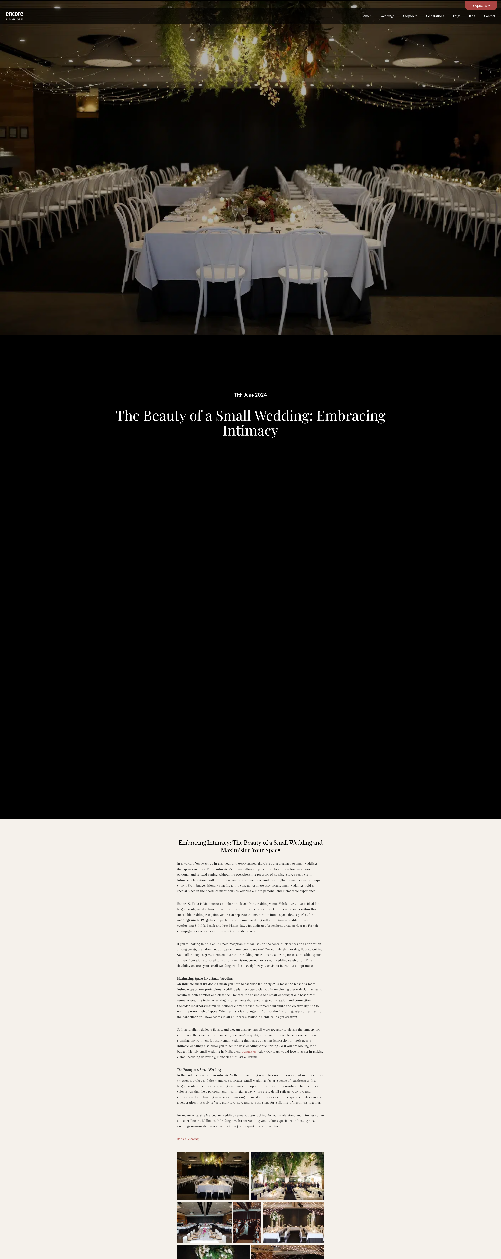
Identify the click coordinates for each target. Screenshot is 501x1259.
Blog (472, 16)
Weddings (387, 16)
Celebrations (435, 16)
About (367, 16)
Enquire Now (481, 5)
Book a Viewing (188, 1139)
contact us (249, 1051)
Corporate (410, 16)
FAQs (456, 16)
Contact (489, 16)
